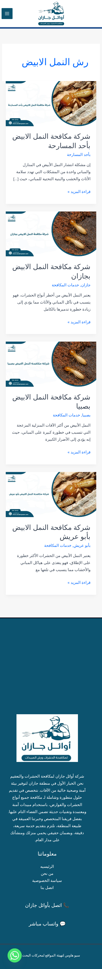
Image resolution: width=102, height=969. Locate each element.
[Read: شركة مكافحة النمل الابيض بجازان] (51, 233)
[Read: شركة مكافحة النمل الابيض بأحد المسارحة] (51, 103)
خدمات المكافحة (65, 284)
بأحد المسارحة (78, 154)
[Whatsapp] (15, 955)
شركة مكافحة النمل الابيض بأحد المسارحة (51, 141)
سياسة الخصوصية (47, 880)
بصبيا (86, 414)
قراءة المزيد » (78, 191)
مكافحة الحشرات (39, 776)
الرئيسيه (47, 866)
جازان (85, 284)
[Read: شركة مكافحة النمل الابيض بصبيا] (51, 363)
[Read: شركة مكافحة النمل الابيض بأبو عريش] (51, 493)
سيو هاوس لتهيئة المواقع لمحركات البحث (51, 955)
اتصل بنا (47, 887)
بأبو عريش (81, 545)
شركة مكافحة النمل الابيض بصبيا (51, 401)
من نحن (47, 873)
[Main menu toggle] (7, 13)
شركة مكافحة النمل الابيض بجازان (51, 271)
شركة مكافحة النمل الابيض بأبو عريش (51, 532)
